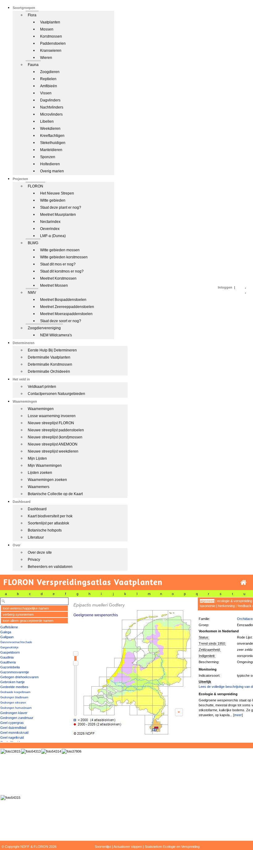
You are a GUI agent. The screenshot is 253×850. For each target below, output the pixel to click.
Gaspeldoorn (10, 652)
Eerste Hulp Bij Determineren (52, 350)
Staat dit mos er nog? (58, 264)
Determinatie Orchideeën (49, 371)
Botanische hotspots (45, 530)
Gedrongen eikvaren (13, 702)
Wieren (46, 57)
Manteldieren (51, 150)
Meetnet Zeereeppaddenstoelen (67, 307)
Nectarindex (50, 222)
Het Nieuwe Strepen (57, 193)
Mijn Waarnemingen (45, 465)
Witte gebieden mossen (60, 250)
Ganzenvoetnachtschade (16, 642)
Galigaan (7, 637)
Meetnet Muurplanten (58, 214)
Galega (5, 632)
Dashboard (37, 509)
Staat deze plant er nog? (60, 207)
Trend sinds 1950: (212, 643)
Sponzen (47, 157)
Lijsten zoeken (40, 472)
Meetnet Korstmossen (58, 278)
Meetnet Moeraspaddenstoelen (66, 314)
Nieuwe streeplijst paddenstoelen (56, 430)
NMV (32, 292)
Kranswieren (50, 50)
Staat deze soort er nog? (60, 321)
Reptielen (48, 79)
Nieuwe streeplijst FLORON (51, 423)
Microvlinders (51, 114)
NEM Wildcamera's (56, 335)
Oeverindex (50, 229)
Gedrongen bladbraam (14, 697)
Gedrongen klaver (13, 713)
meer (238, 715)
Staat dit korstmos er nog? (62, 271)
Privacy (34, 559)
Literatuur (36, 537)
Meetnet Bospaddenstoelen (63, 300)
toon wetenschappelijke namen (26, 608)
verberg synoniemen (18, 614)
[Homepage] (243, 582)
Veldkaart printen (42, 386)
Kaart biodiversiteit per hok (50, 516)
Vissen (46, 93)
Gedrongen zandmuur (16, 718)
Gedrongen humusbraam (16, 707)
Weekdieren (50, 128)
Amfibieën (48, 86)
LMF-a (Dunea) (53, 236)
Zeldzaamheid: (210, 649)
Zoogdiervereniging (44, 328)
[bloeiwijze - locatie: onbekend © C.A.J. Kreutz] (10, 751)
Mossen (46, 29)
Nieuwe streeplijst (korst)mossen (55, 437)
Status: (204, 637)
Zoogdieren (50, 72)
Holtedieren (50, 164)
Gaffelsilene (9, 627)
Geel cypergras (12, 723)
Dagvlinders (50, 100)
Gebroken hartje (12, 682)
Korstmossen (51, 36)
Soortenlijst (103, 846)
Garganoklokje (9, 647)
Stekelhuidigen (52, 143)
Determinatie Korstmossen (50, 364)
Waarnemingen (41, 409)
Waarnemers (38, 487)
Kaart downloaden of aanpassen (179, 712)
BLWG (33, 243)
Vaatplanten (50, 22)
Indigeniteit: (207, 656)
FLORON (35, 186)
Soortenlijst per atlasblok (48, 523)
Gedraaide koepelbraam (15, 692)
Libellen (47, 121)
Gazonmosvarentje (14, 672)
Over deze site (40, 552)
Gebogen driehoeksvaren (19, 677)
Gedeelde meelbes (14, 687)
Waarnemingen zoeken (47, 480)
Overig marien (52, 171)
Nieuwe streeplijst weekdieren (53, 451)
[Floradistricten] (131, 666)
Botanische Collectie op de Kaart (55, 494)
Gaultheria (8, 662)
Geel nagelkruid (12, 737)
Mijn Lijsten (37, 458)
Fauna (33, 65)
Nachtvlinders (51, 107)
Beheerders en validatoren (50, 567)
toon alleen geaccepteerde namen (28, 620)
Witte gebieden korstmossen (64, 257)
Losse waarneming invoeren (52, 416)
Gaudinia (7, 657)
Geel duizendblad (13, 727)
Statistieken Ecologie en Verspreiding (172, 846)
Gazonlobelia (10, 667)
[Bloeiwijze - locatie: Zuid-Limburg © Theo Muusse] (71, 751)
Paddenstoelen (53, 43)
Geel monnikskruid (14, 732)
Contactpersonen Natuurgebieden (56, 394)
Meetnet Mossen (54, 285)
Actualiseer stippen (128, 846)
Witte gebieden (52, 200)
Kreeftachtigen (52, 135)
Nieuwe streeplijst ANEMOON (52, 444)
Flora (32, 15)
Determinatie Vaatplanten (49, 357)
